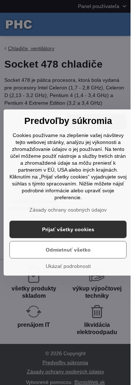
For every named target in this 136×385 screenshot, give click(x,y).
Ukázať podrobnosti (68, 266)
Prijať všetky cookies (68, 229)
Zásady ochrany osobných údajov (68, 210)
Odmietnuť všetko (68, 250)
